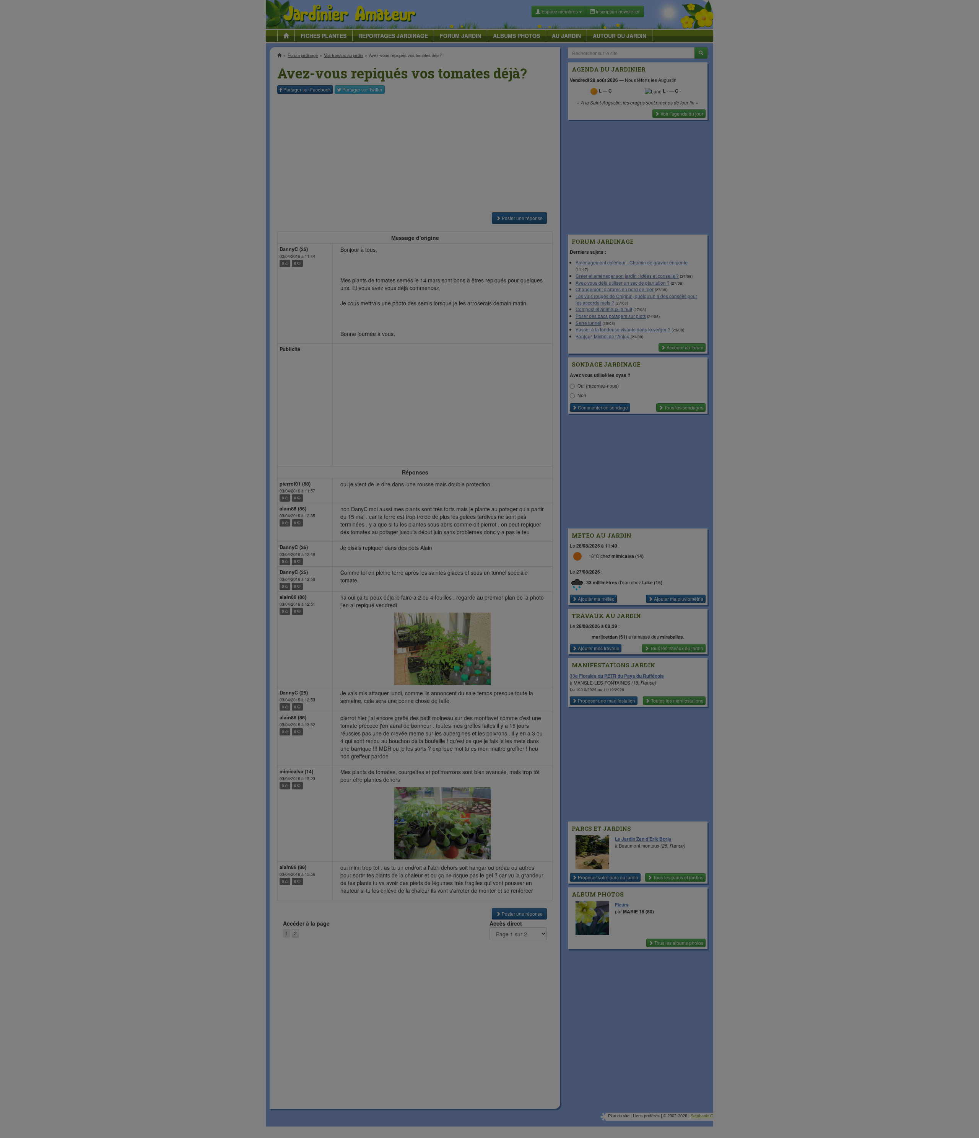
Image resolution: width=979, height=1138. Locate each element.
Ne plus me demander (573, 212)
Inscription (432, 123)
